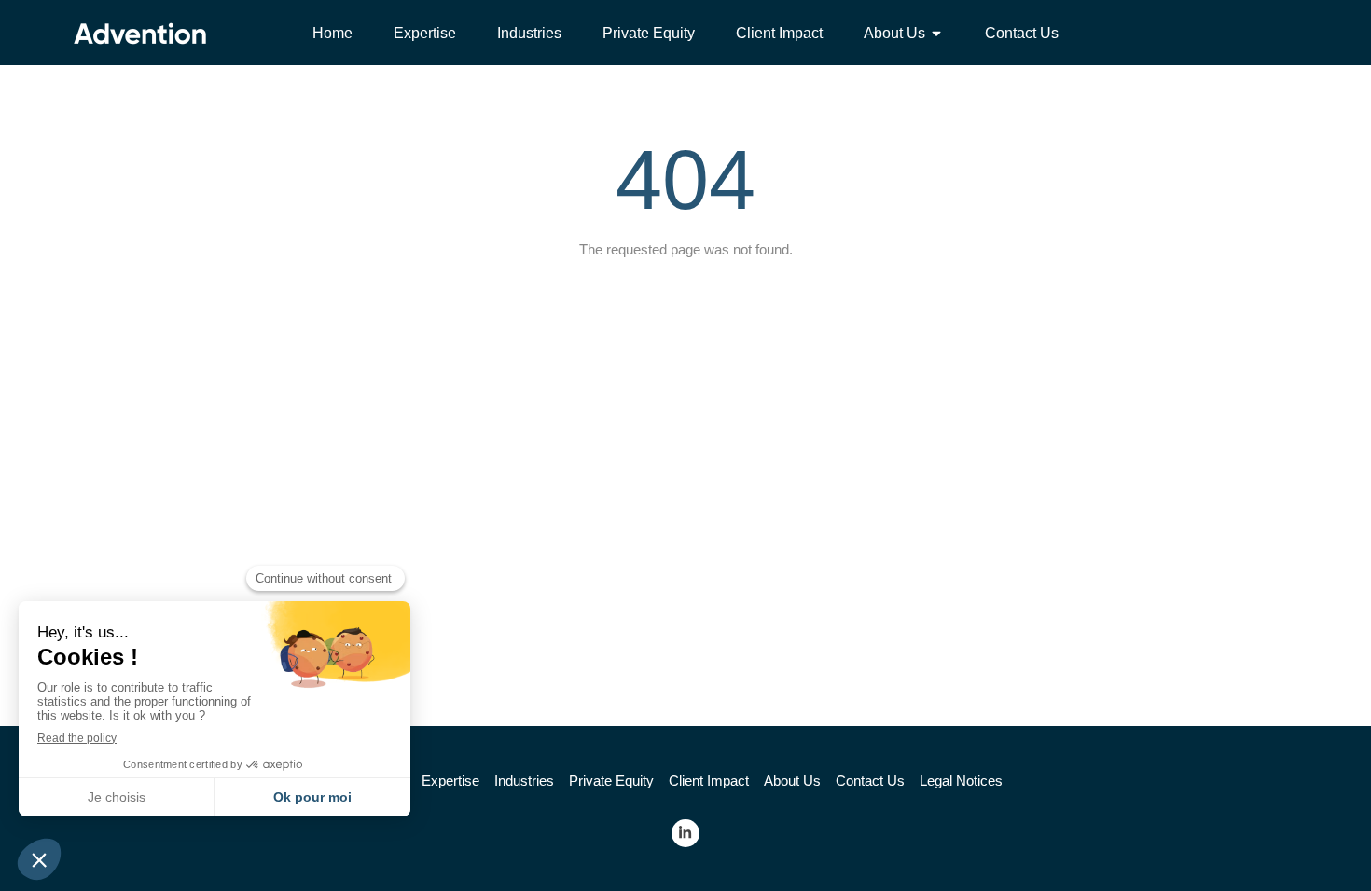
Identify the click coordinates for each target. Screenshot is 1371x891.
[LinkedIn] (685, 833)
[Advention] (140, 47)
